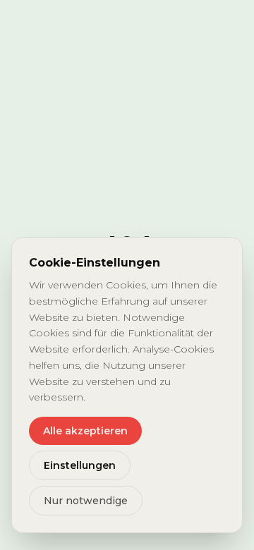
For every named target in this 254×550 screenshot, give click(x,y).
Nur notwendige (86, 500)
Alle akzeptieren (85, 430)
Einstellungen (80, 465)
